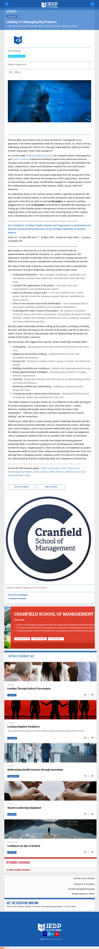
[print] (19, 72)
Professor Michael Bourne (39, 155)
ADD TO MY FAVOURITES (21, 487)
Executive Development (18, 595)
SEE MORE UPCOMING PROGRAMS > (19, 870)
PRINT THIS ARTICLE (51, 487)
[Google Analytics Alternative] (5, 947)
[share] (13, 72)
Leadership (12, 695)
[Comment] (16, 72)
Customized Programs (17, 598)
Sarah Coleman (21, 159)
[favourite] (10, 72)
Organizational (13, 776)
